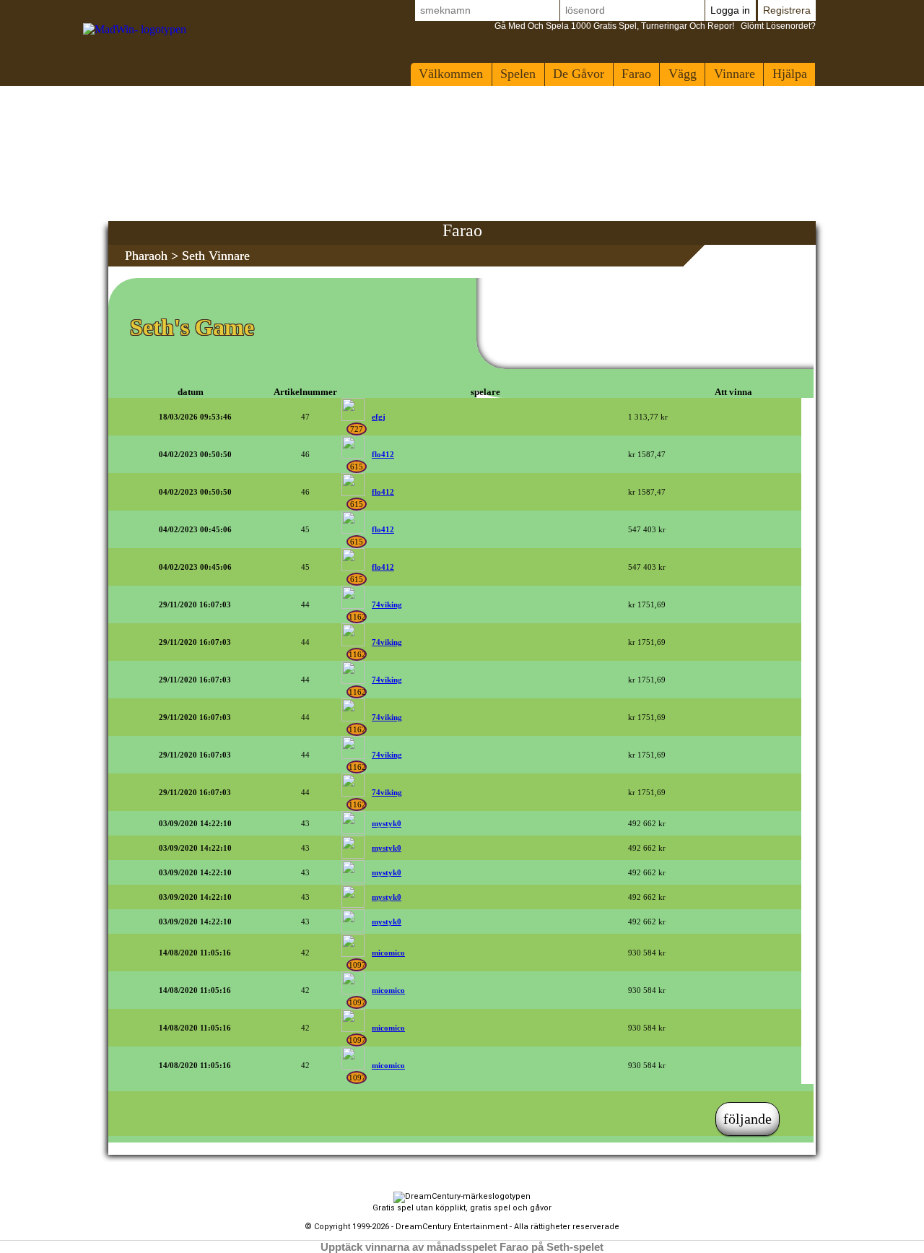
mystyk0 (386, 823)
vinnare (734, 73)
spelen (518, 73)
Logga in (730, 10)
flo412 (383, 454)
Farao (636, 73)
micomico (388, 952)
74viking (387, 604)
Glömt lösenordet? (655, 26)
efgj (378, 416)
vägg (682, 73)
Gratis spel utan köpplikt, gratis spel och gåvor (462, 1208)
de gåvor (578, 73)
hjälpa (789, 73)
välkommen (451, 73)
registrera (787, 10)
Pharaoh (146, 255)
